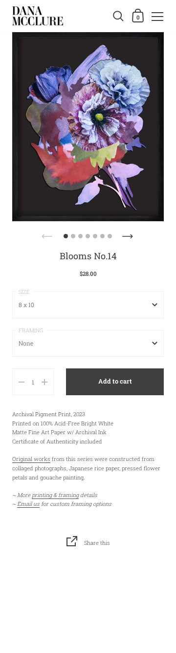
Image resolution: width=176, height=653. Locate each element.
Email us (28, 503)
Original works (31, 458)
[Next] (128, 233)
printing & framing (55, 495)
